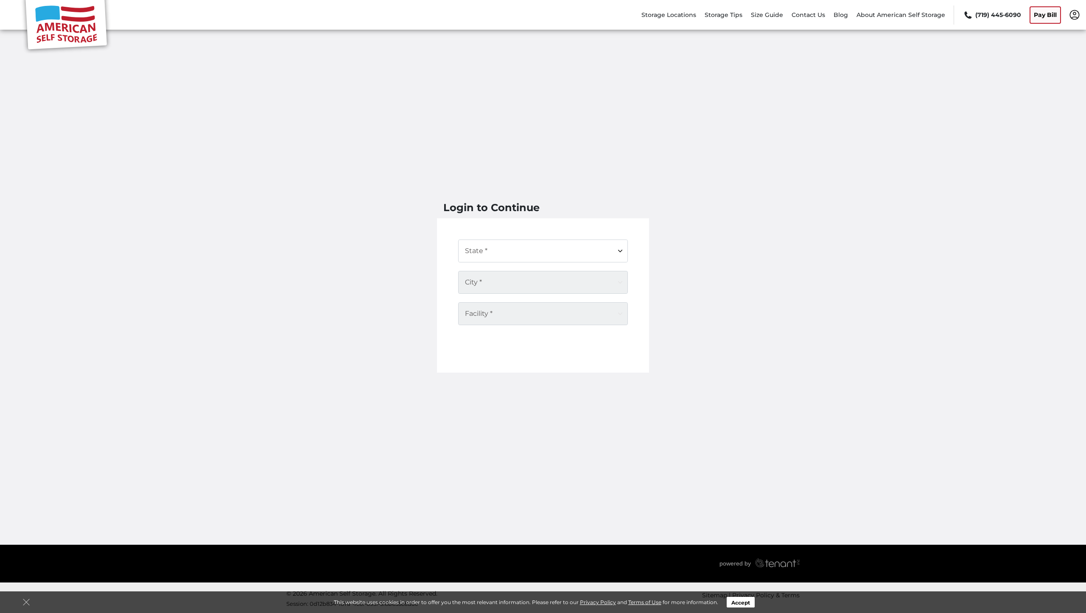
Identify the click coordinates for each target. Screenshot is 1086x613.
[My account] (1074, 14)
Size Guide (767, 15)
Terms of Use (644, 602)
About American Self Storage (900, 15)
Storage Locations (668, 15)
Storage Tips (723, 15)
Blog (841, 15)
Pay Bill (1045, 15)
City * (473, 282)
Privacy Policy (598, 602)
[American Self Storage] (66, 26)
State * (476, 251)
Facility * (479, 313)
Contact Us (808, 15)
